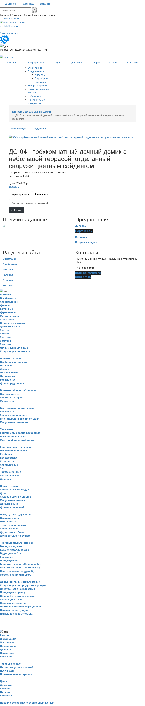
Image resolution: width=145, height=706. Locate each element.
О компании (10, 258)
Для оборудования (12, 383)
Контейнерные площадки (15, 447)
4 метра (5, 333)
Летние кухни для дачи (14, 347)
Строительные (9, 301)
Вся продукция (9, 518)
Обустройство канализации (17, 588)
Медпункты (7, 401)
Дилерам (80, 225)
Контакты (8, 285)
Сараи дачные (9, 464)
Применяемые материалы (16, 674)
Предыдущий (19, 128)
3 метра (5, 330)
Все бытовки (8, 298)
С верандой (7, 319)
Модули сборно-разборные (17, 440)
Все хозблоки (8, 457)
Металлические (9, 315)
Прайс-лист (10, 264)
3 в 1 (3, 468)
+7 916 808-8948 (9, 18)
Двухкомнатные (10, 326)
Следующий (39, 128)
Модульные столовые (14, 422)
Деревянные (8, 312)
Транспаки (6, 429)
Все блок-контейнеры (13, 362)
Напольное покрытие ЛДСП (17, 613)
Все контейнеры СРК (13, 436)
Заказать (14, 186)
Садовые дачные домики (37, 111)
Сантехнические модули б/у (17, 571)
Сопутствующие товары (15, 351)
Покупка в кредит (86, 242)
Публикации (7, 670)
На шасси (6, 365)
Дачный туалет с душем (15, 535)
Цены (3, 681)
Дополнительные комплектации (20, 581)
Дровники (6, 479)
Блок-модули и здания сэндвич (19, 418)
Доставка (8, 269)
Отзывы (8, 280)
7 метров (5, 344)
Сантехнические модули (15, 489)
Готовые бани (9, 521)
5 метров (5, 337)
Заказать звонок (9, 33)
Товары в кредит (10, 663)
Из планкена (7, 376)
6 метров (5, 340)
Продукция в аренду (13, 592)
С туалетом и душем (12, 323)
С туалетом (7, 461)
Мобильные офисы (12, 397)
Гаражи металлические (14, 549)
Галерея (8, 274)
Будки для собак (10, 553)
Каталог (5, 635)
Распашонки (7, 379)
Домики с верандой (12, 507)
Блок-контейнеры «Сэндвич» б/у (20, 564)
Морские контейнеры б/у (15, 574)
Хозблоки (6, 454)
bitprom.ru (83, 277)
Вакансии (81, 237)
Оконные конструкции (14, 610)
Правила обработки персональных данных (27, 702)
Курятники (6, 557)
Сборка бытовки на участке (17, 596)
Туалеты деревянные (13, 525)
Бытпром (16, 111)
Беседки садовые (11, 546)
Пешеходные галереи (13, 450)
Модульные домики (12, 500)
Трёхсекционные (10, 471)
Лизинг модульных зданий (16, 667)
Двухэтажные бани (12, 532)
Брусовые (6, 308)
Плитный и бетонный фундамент (20, 606)
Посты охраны (9, 486)
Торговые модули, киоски (16, 542)
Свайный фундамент (13, 603)
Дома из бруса (9, 503)
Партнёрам (84, 231)
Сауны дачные (9, 528)
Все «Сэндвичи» (10, 393)
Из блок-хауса (9, 372)
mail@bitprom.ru (9, 26)
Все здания (7, 411)
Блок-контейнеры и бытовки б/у (20, 567)
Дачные (5, 305)
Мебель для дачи (11, 599)
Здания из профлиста (13, 415)
